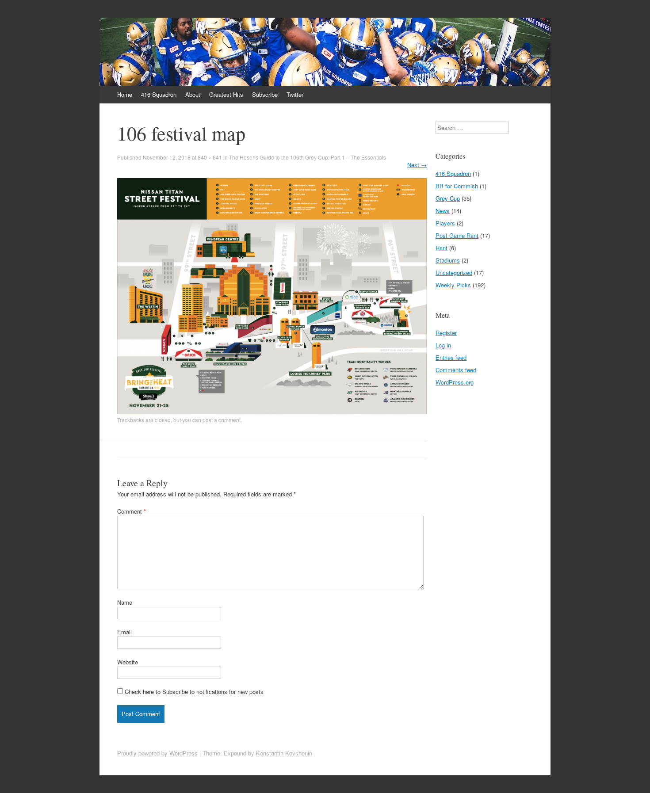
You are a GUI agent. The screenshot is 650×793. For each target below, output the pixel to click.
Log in (443, 345)
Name (124, 602)
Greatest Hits (226, 94)
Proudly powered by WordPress (157, 753)
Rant (441, 248)
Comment (131, 511)
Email (124, 632)
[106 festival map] (272, 412)
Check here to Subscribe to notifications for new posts (193, 691)
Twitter (295, 94)
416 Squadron (158, 94)
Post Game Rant (457, 235)
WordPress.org (455, 382)
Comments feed (456, 370)
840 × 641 (210, 157)
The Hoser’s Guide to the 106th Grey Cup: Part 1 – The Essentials (307, 157)
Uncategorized (454, 272)
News (443, 210)
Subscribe (265, 94)
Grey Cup (448, 198)
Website (127, 662)
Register (446, 332)
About (192, 94)
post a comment (222, 419)
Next (417, 164)
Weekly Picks (453, 285)
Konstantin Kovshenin (284, 753)
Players (445, 223)
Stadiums (448, 260)
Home (124, 94)
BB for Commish (457, 186)
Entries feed (451, 357)
